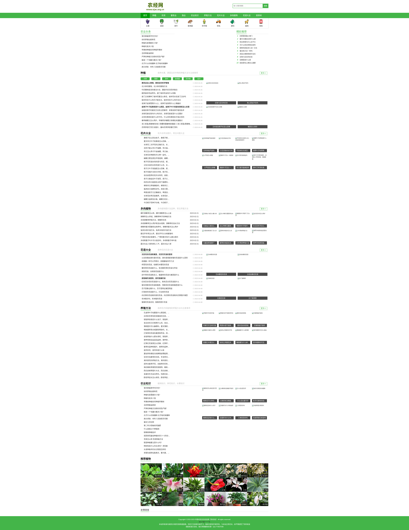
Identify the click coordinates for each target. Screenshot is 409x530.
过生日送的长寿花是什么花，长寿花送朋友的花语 (162, 165)
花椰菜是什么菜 (244, 60)
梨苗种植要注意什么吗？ (153, 442)
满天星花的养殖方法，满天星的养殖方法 (159, 360)
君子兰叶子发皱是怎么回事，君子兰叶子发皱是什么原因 (165, 168)
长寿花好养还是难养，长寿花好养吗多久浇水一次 (162, 196)
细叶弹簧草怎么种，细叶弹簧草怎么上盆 (156, 213)
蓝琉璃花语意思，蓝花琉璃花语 (154, 278)
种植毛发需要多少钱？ (150, 43)
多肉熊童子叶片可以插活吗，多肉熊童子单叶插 (158, 240)
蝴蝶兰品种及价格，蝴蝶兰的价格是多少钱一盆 (162, 199)
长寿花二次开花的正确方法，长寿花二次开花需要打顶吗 (165, 145)
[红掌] (215, 484)
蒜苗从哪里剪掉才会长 (246, 54)
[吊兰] (151, 484)
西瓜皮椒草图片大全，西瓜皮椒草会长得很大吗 (162, 371)
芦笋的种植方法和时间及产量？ (154, 57)
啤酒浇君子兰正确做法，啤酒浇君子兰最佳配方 (162, 192)
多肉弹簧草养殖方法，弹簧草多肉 (153, 220)
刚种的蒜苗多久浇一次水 (247, 48)
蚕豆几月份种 (149, 422)
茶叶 (166, 79)
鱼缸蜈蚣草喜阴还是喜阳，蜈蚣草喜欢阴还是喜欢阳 (163, 367)
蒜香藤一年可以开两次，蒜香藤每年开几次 (158, 261)
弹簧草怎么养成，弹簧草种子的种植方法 (156, 216)
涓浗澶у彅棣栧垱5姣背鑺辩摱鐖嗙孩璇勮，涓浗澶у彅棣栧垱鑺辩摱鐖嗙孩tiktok (174, 124)
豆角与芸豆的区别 (244, 57)
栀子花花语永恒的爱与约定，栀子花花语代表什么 (162, 162)
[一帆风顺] (257, 499)
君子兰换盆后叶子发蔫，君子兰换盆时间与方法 (162, 179)
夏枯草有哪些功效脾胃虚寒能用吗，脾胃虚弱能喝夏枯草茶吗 (167, 354)
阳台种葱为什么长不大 (246, 42)
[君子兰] (236, 470)
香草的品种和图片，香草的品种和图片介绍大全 (162, 347)
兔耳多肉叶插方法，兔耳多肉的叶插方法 (156, 230)
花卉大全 (221, 15)
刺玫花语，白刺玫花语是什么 (153, 271)
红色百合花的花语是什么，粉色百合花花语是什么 (160, 282)
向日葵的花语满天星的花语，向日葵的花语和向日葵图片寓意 (165, 295)
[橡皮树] (193, 499)
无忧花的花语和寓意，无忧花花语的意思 (157, 254)
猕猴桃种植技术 (150, 432)
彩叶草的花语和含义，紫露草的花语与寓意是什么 (160, 275)
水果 (145, 79)
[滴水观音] (151, 470)
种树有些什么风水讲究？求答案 (156, 446)
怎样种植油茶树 (148, 53)
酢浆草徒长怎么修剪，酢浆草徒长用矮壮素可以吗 (162, 377)
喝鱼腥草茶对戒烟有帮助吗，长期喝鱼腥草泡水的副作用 (165, 330)
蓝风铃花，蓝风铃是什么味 (154, 350)
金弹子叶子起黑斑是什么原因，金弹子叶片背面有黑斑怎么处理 (165, 107)
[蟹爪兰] (215, 499)
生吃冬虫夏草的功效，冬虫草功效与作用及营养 (162, 357)
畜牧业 (173, 15)
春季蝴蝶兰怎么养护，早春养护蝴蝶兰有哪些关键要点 (162, 120)
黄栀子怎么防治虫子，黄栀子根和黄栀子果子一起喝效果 (165, 138)
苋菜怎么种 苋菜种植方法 (153, 439)
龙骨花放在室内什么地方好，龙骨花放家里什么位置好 (162, 114)
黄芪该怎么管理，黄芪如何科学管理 (155, 83)
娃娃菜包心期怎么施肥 (246, 63)
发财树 (259, 15)
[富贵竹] (193, 484)
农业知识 (195, 15)
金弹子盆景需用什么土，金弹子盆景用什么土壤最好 (161, 103)
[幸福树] (236, 499)
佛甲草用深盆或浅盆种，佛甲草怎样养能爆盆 (161, 340)
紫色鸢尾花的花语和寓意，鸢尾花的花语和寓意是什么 (162, 285)
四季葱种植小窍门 (244, 36)
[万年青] (151, 499)
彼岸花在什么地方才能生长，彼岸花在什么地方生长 (161, 100)
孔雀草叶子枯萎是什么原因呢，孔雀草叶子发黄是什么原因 (166, 313)
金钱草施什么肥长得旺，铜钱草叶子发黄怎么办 (162, 336)
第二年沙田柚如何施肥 (152, 425)
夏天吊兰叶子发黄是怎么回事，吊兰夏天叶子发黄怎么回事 (166, 141)
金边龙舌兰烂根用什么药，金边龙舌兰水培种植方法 (163, 323)
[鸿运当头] (193, 470)
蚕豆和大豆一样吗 (244, 51)
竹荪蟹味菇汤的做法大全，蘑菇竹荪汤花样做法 (159, 90)
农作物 (188, 79)
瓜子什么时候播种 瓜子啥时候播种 (155, 63)
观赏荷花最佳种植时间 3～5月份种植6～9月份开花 (163, 436)
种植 (154, 15)
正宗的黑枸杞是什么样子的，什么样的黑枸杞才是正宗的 (163, 117)
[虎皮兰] (215, 470)
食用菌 (177, 79)
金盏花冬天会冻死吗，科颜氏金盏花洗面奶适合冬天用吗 (165, 374)
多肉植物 (234, 15)
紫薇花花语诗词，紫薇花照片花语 (154, 302)
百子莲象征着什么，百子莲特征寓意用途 (157, 288)
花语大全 (247, 15)
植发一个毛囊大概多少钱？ (152, 60)
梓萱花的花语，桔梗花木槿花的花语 (155, 265)
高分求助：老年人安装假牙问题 (154, 67)
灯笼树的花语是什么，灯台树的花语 (155, 292)
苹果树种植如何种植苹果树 (152, 50)
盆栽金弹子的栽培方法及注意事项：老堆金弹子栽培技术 (163, 110)
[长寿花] (257, 470)
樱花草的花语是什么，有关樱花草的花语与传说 (159, 268)
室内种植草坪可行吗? (150, 36)
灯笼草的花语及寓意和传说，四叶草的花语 (160, 333)
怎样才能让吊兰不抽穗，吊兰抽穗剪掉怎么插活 (162, 148)
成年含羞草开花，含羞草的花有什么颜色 (159, 364)
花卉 (199, 79)
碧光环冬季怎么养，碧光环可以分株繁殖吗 (157, 234)
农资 (163, 15)
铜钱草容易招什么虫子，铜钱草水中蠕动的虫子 (162, 319)
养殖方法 (208, 15)
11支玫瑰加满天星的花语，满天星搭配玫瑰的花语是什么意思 (165, 258)
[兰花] (236, 484)
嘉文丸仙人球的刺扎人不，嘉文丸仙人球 (156, 244)
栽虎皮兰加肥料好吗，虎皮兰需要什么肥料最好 (162, 189)
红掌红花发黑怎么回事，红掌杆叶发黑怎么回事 (162, 343)
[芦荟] (257, 484)
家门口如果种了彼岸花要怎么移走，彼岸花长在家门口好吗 (164, 96)
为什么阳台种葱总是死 (246, 45)
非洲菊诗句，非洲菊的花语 (152, 299)
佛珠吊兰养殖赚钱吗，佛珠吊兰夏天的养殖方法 (162, 185)
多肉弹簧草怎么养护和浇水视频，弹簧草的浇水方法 (160, 223)
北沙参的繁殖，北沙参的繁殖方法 (154, 86)
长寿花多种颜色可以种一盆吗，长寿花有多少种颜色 (163, 155)
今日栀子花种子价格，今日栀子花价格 (158, 203)
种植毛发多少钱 (148, 46)
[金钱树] (172, 470)
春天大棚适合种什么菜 (246, 39)
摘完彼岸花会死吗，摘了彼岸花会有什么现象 (159, 93)
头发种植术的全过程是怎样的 (155, 449)
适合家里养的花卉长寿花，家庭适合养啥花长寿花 (162, 175)
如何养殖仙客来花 (148, 39)
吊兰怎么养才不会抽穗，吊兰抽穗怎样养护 (160, 151)
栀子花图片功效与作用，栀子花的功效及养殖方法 (162, 172)
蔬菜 (156, 79)
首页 (145, 15)
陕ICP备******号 (204, 522)
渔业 (184, 15)
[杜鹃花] (172, 484)
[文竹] (172, 499)
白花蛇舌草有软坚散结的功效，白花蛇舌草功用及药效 (164, 316)
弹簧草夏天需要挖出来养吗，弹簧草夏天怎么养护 (159, 227)
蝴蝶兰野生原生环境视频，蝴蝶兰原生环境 (160, 158)
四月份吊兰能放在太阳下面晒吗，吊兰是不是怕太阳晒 (164, 182)
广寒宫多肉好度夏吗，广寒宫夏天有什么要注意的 (159, 237)
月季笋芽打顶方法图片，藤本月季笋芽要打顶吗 (159, 127)
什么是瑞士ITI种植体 (151, 429)
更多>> (263, 73)
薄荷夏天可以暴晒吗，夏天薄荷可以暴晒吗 (160, 326)
